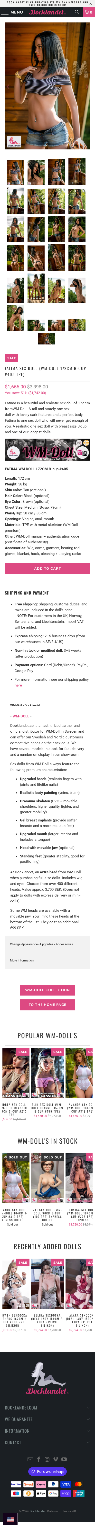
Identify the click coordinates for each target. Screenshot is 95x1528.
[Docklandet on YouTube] (64, 1459)
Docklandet (38, 1511)
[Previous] (8, 86)
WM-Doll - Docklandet (25, 705)
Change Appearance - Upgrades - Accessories (41, 944)
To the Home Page (47, 1004)
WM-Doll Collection (47, 990)
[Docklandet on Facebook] (38, 1459)
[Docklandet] (47, 12)
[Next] (86, 86)
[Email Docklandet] (30, 1459)
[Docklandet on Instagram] (47, 1459)
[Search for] (77, 12)
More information (22, 960)
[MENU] (3, 12)
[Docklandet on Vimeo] (55, 1459)
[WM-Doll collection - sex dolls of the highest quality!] (47, 459)
